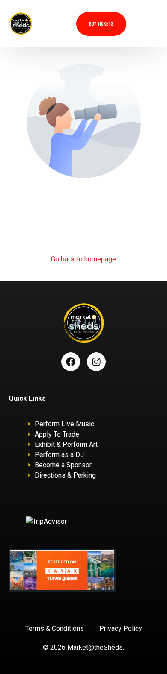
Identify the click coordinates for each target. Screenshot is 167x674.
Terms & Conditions (54, 628)
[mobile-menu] (149, 23)
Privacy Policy (120, 628)
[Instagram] (96, 361)
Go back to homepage (83, 259)
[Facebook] (70, 361)
